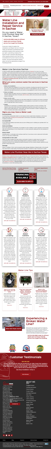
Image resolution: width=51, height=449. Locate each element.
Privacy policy (27, 446)
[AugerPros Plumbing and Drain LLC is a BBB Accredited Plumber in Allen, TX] (46, 445)
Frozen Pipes (29, 391)
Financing (15, 1)
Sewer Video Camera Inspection (31, 412)
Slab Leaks (29, 414)
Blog (3, 1)
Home (4, 440)
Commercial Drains (31, 387)
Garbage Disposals (31, 393)
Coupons (11, 1)
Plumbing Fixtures (31, 400)
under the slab (25, 94)
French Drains (30, 389)
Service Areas (20, 1)
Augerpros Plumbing (8, 161)
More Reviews (25, 374)
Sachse (32, 71)
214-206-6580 (44, 1)
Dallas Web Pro (39, 446)
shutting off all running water (17, 117)
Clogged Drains (30, 385)
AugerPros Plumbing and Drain (11, 78)
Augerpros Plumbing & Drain (9, 157)
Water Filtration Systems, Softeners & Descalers (31, 417)
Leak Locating (30, 398)
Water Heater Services (29, 421)
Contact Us (7, 1)
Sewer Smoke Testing (29, 405)
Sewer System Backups (30, 408)
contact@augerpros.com (16, 398)
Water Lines (29, 423)
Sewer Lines (29, 402)
